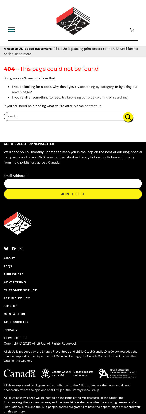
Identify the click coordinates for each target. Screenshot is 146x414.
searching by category (96, 87)
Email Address (16, 176)
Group (94, 390)
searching (120, 97)
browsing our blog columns (87, 97)
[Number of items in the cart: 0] (131, 31)
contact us (93, 106)
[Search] (128, 117)
